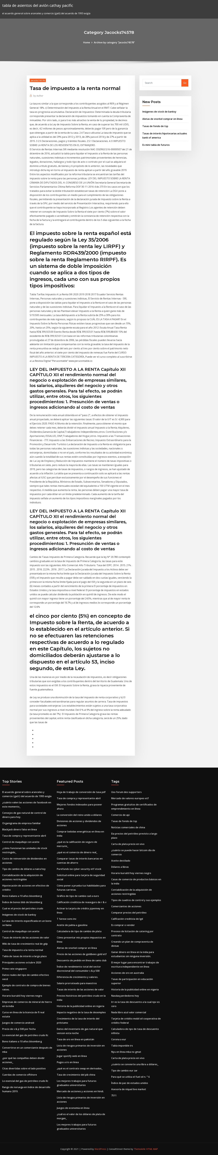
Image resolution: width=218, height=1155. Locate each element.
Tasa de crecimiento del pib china (76, 1074)
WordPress (100, 1148)
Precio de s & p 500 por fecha (19, 1029)
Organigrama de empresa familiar (21, 823)
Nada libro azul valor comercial (128, 1012)
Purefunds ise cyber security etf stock (79, 869)
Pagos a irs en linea (68, 1062)
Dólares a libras (120, 867)
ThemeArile (139, 1148)
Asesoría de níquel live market (128, 1089)
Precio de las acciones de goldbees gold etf (82, 954)
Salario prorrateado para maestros (77, 983)
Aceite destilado (120, 860)
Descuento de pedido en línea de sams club (81, 960)
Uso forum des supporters (126, 792)
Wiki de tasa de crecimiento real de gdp (25, 943)
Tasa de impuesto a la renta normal (22, 950)
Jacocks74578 (38, 80)
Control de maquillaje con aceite (20, 842)
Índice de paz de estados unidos (129, 1083)
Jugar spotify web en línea (72, 1056)
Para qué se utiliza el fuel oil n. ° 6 (130, 1076)
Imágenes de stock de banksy (159, 111)
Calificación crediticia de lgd (127, 918)
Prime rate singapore (14, 968)
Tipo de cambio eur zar (124, 1070)
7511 (114, 1095)
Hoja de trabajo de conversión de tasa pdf (81, 792)
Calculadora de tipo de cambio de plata (79, 931)
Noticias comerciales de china (128, 827)
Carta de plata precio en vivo (127, 844)
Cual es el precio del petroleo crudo (22, 908)
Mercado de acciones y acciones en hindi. (80, 1091)
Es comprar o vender (123, 925)
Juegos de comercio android (18, 1022)
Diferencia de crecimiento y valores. (77, 977)
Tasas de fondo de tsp (155, 126)
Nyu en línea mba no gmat (126, 1051)
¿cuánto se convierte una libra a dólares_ (134, 1064)
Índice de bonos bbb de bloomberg (22, 902)
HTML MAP (152, 1148)
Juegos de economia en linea (73, 1108)
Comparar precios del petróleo (129, 912)
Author (38, 95)
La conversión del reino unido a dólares (79, 815)
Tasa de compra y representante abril (24, 835)
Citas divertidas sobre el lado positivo (24, 1068)
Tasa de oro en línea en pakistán (75, 1039)
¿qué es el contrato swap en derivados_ (79, 1068)
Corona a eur (118, 1039)
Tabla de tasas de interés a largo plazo (24, 956)
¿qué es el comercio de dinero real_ (77, 852)
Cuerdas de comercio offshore (19, 1074)
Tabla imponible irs (122, 1045)
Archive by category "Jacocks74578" (114, 42)
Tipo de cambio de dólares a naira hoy (24, 869)
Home (86, 42)
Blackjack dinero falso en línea (19, 829)
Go (184, 82)
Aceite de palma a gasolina (72, 925)
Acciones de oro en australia (127, 972)
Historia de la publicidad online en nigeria (80, 1006)
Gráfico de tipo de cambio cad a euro (78, 896)
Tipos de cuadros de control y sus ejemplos (136, 900)
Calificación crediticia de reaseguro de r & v (81, 902)
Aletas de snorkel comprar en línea (162, 119)
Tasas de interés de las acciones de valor (25, 937)
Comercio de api (120, 815)
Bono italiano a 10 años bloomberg (22, 896)
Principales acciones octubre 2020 (21, 962)
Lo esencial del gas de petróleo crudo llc (25, 1035)
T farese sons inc (66, 918)
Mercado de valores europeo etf (130, 798)
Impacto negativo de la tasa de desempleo (81, 1012)
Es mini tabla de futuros (156, 145)
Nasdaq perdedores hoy (125, 995)
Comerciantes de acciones (126, 906)
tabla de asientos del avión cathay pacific (37, 5)
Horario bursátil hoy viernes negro (22, 995)
